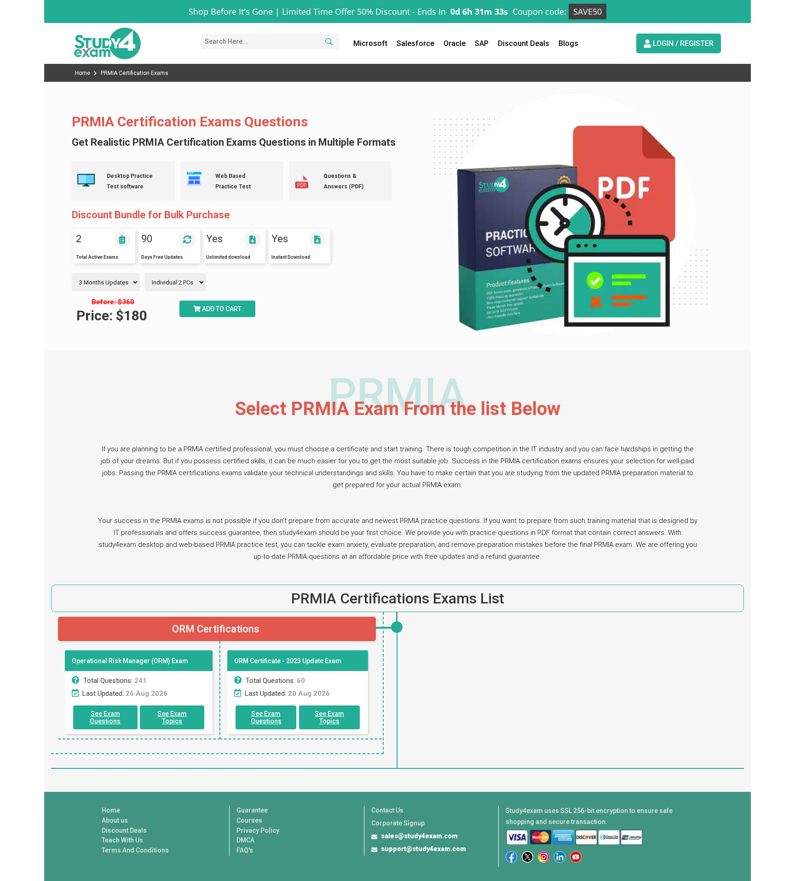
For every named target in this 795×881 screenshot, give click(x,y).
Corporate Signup (398, 823)
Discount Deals (523, 43)
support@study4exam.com (423, 849)
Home (83, 73)
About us (115, 820)
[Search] (328, 41)
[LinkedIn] (559, 857)
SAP (482, 43)
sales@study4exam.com (419, 836)
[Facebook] (511, 857)
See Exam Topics (172, 717)
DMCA (245, 840)
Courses (249, 820)
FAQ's (244, 850)
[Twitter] (527, 857)
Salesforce (415, 43)
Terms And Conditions (135, 850)
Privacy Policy (257, 830)
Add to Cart (221, 309)
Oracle (455, 43)
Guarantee (252, 810)
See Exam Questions (105, 717)
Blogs (568, 43)
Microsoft (370, 43)
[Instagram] (543, 857)
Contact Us (387, 810)
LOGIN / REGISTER (682, 43)
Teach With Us (122, 840)
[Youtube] (576, 857)
